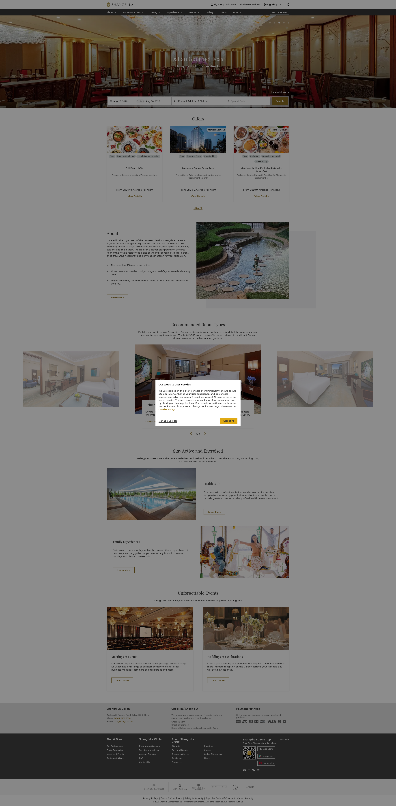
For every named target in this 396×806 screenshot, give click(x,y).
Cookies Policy (167, 409)
